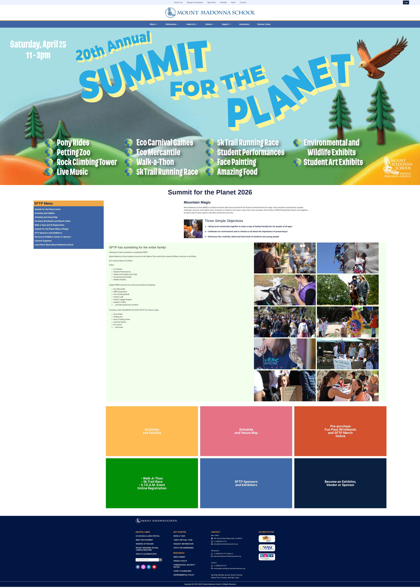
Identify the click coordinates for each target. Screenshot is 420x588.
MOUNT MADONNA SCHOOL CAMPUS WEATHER (147, 549)
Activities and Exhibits (45, 213)
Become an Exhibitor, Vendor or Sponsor (53, 237)
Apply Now (211, 2)
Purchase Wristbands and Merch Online (52, 221)
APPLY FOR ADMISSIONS (183, 548)
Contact (243, 2)
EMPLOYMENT (179, 557)
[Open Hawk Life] (197, 24)
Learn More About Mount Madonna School (54, 245)
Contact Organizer (43, 241)
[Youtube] (154, 567)
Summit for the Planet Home (47, 209)
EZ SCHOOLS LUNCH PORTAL (148, 536)
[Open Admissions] (177, 24)
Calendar (223, 2)
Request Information (195, 2)
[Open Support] (230, 24)
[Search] (160, 559)
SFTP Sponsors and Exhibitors (48, 233)
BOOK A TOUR (179, 536)
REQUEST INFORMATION (183, 544)
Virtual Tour (178, 2)
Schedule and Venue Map (46, 217)
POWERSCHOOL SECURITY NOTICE (184, 566)
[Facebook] (138, 567)
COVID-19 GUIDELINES (182, 571)
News (233, 2)
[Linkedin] (149, 567)
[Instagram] (143, 567)
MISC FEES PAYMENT (144, 540)
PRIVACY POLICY (180, 561)
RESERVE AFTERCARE (145, 544)
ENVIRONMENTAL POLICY (184, 575)
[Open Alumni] (213, 24)
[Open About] (157, 24)
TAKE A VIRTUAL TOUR (183, 540)
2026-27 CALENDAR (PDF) (146, 554)
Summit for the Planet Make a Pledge (51, 229)
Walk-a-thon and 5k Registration (49, 225)
